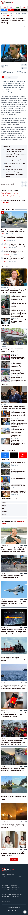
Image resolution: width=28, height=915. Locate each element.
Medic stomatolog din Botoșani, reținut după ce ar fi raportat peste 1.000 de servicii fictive (19, 442)
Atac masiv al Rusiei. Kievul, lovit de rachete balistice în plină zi (15, 159)
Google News (5, 202)
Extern (5, 240)
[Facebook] (4, 10)
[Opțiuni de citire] (25, 912)
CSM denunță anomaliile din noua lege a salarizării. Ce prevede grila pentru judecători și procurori (15, 258)
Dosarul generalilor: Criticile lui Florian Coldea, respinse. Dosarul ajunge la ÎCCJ (13, 407)
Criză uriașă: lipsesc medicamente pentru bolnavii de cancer (17, 365)
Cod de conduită (18, 876)
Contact (3, 874)
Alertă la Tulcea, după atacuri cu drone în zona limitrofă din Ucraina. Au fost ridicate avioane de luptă (14, 714)
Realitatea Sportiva (5, 885)
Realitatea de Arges (15, 896)
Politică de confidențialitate (7, 876)
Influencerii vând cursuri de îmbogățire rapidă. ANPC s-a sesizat (18, 305)
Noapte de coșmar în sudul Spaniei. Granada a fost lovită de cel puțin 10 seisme (13, 237)
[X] (17, 10)
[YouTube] (11, 10)
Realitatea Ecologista (6, 887)
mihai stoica (15, 196)
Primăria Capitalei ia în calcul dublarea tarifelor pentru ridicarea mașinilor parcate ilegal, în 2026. (14, 251)
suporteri (15, 193)
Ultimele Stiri (12, 13)
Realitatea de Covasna (15, 889)
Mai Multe (14, 859)
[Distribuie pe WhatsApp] (22, 68)
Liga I (9, 193)
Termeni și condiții (10, 874)
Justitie (5, 261)
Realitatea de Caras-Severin (17, 892)
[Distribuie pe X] (25, 68)
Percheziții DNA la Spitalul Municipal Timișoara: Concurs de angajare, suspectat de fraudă (12, 349)
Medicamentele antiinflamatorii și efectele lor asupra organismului (18, 372)
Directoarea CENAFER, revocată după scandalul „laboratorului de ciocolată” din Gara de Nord (13, 853)
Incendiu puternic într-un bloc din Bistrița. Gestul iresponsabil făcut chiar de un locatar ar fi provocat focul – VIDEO (13, 742)
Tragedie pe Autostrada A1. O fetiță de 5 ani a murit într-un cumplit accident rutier (13, 770)
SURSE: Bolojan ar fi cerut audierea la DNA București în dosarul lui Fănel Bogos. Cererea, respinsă (18, 415)
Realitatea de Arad (5, 896)
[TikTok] (24, 10)
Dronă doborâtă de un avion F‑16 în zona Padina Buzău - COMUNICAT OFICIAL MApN (15, 164)
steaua (4, 193)
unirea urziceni (6, 196)
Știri (7, 13)
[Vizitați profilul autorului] (2, 66)
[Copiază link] (22, 65)
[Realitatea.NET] (7, 3)
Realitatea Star (14, 885)
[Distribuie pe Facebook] (25, 65)
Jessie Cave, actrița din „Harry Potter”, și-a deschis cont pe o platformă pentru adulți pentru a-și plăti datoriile (14, 290)
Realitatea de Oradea (6, 892)
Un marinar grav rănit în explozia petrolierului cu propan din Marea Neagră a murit (13, 659)
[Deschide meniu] (25, 3)
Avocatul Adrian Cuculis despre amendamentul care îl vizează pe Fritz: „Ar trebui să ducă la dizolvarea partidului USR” (19, 423)
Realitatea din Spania (6, 901)
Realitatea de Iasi (5, 899)
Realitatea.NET (9, 67)
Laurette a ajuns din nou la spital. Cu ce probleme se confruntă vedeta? (18, 298)
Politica (5, 247)
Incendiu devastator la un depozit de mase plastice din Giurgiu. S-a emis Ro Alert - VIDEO (13, 825)
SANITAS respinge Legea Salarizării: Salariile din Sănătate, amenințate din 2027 (18, 358)
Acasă (4, 13)
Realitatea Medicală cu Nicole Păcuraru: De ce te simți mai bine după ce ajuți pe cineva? (18, 379)
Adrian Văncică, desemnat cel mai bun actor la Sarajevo (18, 321)
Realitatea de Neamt (16, 887)
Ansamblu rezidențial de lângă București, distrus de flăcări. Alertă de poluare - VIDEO (13, 798)
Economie (6, 254)
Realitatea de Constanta (17, 894)
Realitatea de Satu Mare (15, 899)
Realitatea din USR (5, 889)
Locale (2, 233)
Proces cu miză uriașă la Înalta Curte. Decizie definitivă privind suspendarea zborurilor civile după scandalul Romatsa (17, 433)
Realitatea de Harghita (6, 894)
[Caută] (21, 2)
